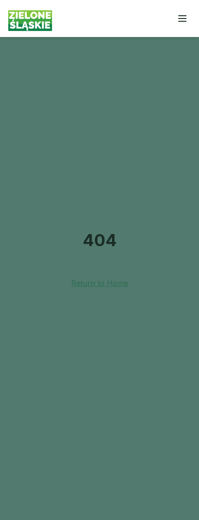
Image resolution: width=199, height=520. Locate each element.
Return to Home (99, 283)
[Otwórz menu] (182, 18)
